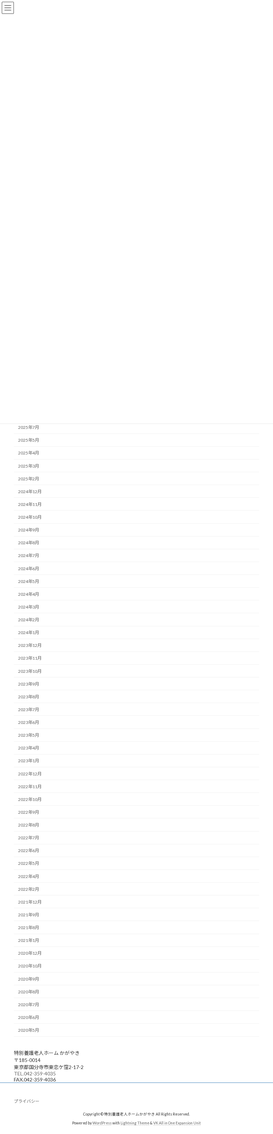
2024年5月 (28, 581)
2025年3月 (28, 466)
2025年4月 (28, 453)
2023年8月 (28, 696)
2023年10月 (30, 671)
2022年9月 (28, 812)
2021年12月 (30, 902)
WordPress (102, 1123)
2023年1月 (28, 761)
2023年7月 (28, 709)
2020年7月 (28, 1004)
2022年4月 (28, 876)
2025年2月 (28, 478)
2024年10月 (30, 517)
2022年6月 (28, 851)
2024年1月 (28, 632)
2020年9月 (28, 979)
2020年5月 (28, 1030)
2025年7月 (28, 427)
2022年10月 (30, 799)
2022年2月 (28, 889)
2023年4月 (28, 748)
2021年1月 (28, 940)
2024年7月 (28, 555)
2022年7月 (28, 837)
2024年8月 (28, 543)
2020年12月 (30, 953)
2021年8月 (28, 927)
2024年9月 (28, 530)
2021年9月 (28, 914)
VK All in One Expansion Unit (177, 1123)
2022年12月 (30, 773)
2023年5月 (28, 735)
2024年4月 (28, 594)
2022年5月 (28, 863)
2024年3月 (28, 607)
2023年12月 (30, 645)
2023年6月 (28, 722)
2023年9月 (28, 684)
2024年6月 (28, 568)
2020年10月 (30, 966)
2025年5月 (28, 440)
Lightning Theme (135, 1123)
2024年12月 (30, 491)
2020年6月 (28, 1017)
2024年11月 (30, 504)
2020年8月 (28, 991)
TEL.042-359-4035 (35, 1073)
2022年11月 (30, 786)
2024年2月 (28, 619)
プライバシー (26, 1101)
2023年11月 (30, 658)
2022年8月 (28, 825)
